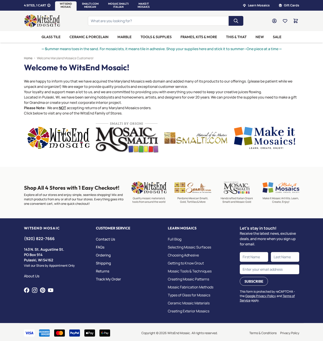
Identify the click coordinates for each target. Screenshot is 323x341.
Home (28, 58)
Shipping (103, 263)
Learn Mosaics (259, 5)
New (260, 37)
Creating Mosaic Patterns (188, 279)
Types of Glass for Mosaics (189, 295)
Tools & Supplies (156, 37)
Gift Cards (291, 5)
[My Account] (274, 20)
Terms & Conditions (263, 333)
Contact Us (105, 239)
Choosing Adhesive (183, 255)
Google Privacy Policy (260, 296)
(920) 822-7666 (39, 238)
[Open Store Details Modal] (49, 5)
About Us (31, 276)
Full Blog (174, 239)
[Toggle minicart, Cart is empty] (295, 20)
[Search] (236, 21)
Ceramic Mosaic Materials (189, 303)
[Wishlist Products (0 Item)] (285, 20)
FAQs (100, 247)
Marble (124, 37)
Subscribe (253, 281)
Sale (277, 37)
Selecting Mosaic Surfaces (189, 247)
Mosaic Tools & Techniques (190, 271)
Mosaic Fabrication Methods (190, 287)
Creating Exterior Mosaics (188, 311)
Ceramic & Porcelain (89, 37)
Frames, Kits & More (198, 37)
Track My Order (108, 279)
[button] (66, 5)
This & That (236, 37)
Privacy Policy (289, 333)
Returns (102, 271)
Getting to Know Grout (186, 263)
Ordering (103, 255)
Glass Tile (51, 37)
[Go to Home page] (42, 21)
